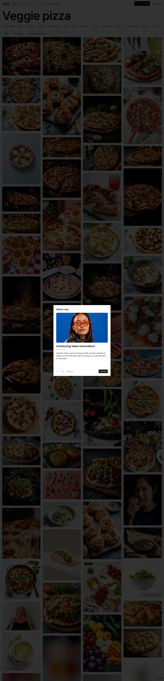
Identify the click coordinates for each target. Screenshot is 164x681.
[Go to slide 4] (83, 340)
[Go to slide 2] (80, 340)
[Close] (108, 307)
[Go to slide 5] (85, 340)
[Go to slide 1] (78, 340)
